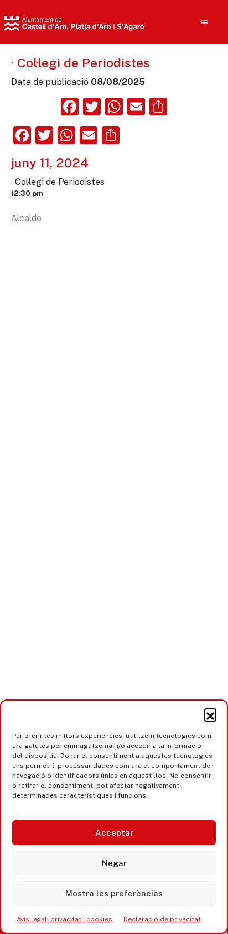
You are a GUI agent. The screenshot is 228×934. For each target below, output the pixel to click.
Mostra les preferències (114, 893)
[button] (210, 714)
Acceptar (114, 832)
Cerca (178, 93)
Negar (114, 863)
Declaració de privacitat (162, 919)
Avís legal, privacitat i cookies (64, 919)
